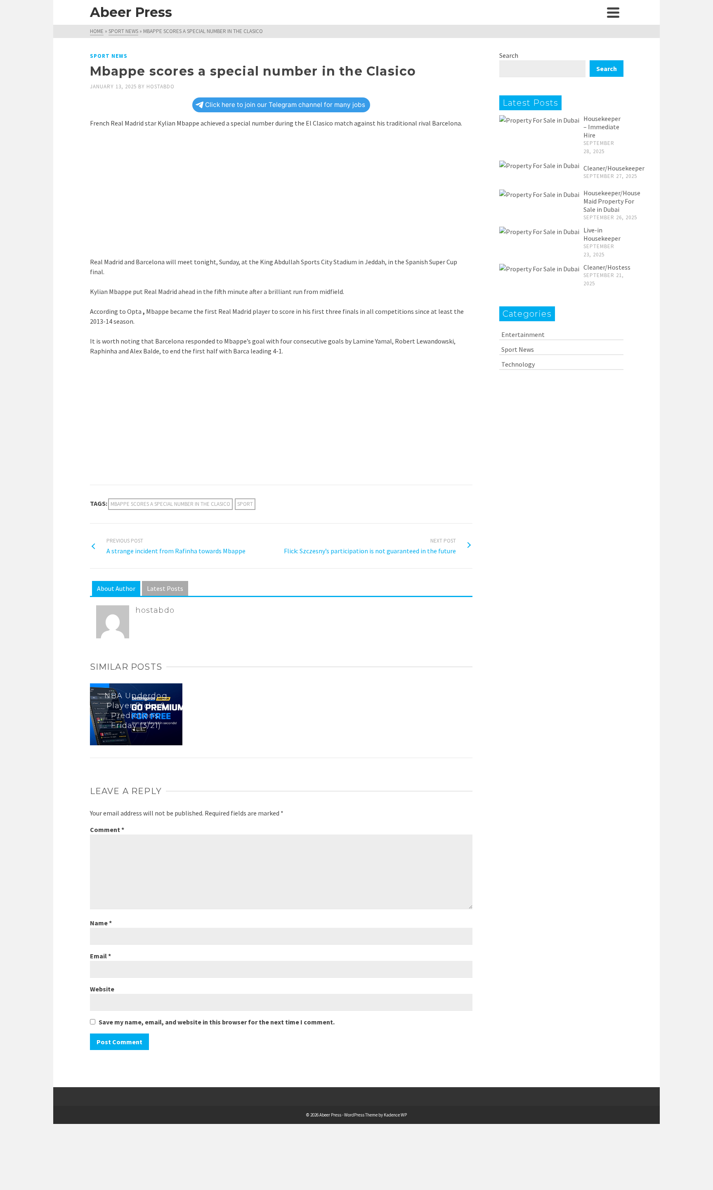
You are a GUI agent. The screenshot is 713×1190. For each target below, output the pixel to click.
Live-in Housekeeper (602, 234)
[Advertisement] (281, 196)
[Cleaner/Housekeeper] (539, 165)
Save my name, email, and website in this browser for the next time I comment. (217, 1022)
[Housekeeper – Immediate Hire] (539, 119)
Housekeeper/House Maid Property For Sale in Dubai (611, 201)
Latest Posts (165, 588)
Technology (518, 364)
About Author (116, 588)
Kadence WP (395, 1115)
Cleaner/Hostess (606, 267)
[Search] (594, 12)
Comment (107, 829)
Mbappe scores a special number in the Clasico (170, 503)
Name (101, 923)
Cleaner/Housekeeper (614, 168)
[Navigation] (613, 12)
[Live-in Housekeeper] (539, 231)
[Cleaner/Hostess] (539, 268)
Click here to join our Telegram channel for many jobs (285, 105)
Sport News (108, 55)
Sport (245, 503)
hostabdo (160, 86)
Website (102, 989)
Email (100, 956)
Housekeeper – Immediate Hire (602, 126)
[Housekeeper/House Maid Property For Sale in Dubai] (539, 194)
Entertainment (523, 334)
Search (508, 55)
